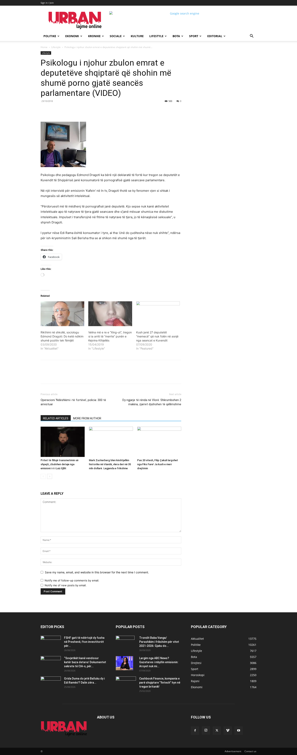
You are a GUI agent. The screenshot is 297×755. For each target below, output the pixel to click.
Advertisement (233, 751)
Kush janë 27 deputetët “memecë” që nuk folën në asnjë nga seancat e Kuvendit (157, 336)
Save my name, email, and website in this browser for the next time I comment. (97, 572)
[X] (78, 110)
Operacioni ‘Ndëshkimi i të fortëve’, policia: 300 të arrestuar (73, 402)
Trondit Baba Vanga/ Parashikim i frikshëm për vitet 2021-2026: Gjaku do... (159, 641)
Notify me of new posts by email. (65, 585)
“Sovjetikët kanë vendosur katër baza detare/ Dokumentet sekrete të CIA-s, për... (85, 662)
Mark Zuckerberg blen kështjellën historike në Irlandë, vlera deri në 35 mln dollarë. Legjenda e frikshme (110, 464)
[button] (251, 36)
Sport (193, 36)
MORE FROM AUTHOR (87, 418)
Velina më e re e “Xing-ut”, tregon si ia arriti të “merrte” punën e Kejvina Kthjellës (110, 336)
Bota (176, 36)
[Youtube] (239, 731)
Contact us (250, 751)
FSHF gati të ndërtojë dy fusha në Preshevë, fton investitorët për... (84, 641)
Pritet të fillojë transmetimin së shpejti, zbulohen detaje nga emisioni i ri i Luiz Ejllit (59, 464)
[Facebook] (68, 110)
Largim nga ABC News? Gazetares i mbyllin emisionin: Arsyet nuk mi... (158, 662)
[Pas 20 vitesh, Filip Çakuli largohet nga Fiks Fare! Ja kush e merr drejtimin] (159, 442)
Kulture (137, 36)
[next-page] (49, 476)
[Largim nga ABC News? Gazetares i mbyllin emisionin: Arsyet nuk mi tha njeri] (124, 663)
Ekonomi (72, 36)
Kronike (94, 36)
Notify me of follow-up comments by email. (72, 580)
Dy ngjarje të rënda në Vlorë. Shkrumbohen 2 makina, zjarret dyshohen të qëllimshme (151, 402)
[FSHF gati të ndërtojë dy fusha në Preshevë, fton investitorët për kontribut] (51, 643)
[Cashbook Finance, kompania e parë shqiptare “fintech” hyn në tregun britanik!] (126, 679)
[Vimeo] (228, 731)
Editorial (214, 36)
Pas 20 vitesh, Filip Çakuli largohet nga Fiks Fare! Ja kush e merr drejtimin (157, 464)
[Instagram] (206, 730)
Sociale (116, 36)
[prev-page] (43, 476)
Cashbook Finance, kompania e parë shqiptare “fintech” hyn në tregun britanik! (159, 682)
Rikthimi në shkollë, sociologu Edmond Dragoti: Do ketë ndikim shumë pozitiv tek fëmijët (62, 336)
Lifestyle (156, 36)
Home (44, 47)
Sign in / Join (47, 2)
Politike (49, 36)
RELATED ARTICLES (55, 418)
